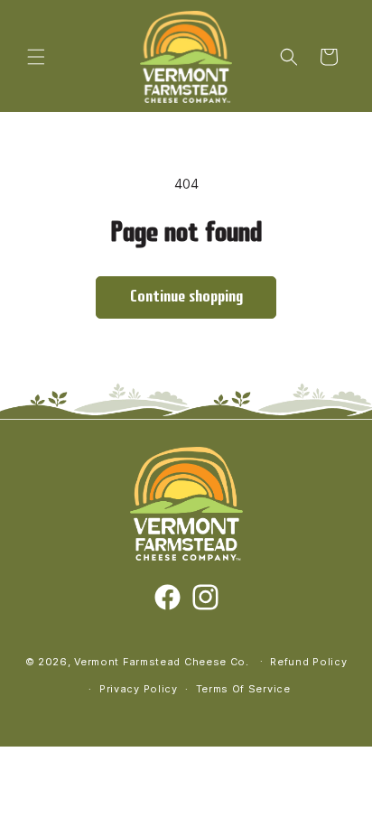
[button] (36, 57)
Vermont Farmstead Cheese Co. (163, 660)
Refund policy (308, 661)
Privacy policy (138, 688)
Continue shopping (186, 297)
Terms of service (243, 688)
